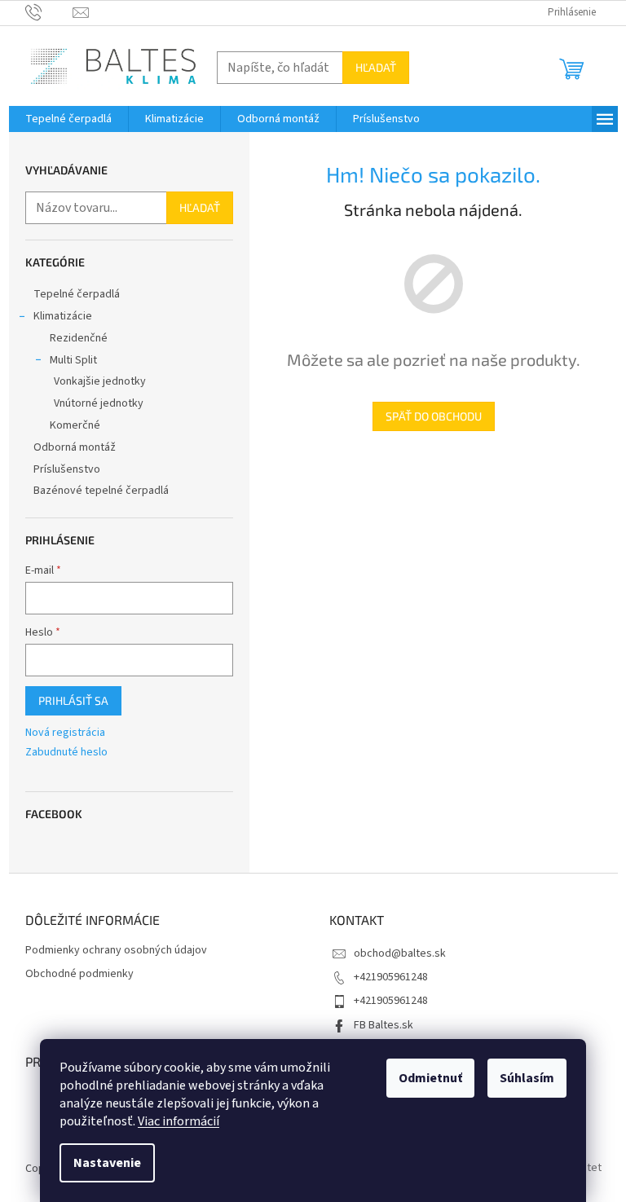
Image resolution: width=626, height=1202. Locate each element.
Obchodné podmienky (79, 974)
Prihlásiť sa (73, 700)
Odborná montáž (74, 447)
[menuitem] (68, 119)
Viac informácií (178, 1121)
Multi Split (73, 360)
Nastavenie (107, 1163)
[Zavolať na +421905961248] (49, 12)
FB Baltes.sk (383, 1025)
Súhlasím (527, 1078)
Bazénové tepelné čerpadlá (101, 490)
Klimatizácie (62, 316)
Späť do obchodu (434, 416)
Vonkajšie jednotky (100, 381)
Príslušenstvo (66, 469)
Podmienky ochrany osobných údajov (116, 950)
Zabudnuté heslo (66, 752)
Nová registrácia (65, 733)
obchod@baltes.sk (400, 953)
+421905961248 (391, 977)
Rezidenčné (79, 338)
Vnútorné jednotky (98, 403)
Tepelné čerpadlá (76, 294)
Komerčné (75, 425)
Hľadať (375, 67)
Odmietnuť (430, 1078)
